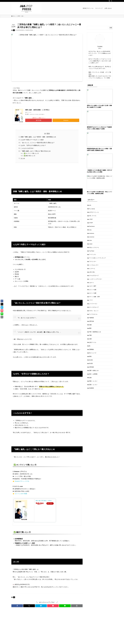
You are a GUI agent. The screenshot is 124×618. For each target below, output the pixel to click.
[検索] (111, 1)
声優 (90, 335)
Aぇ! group (92, 208)
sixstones (91, 233)
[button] (17, 605)
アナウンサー (92, 261)
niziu (90, 230)
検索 (111, 27)
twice (90, 240)
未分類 (91, 360)
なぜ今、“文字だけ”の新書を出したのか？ (33, 145)
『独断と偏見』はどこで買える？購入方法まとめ (36, 151)
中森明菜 (91, 317)
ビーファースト (93, 303)
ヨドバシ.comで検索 (21, 493)
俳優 (90, 324)
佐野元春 (91, 321)
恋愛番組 (91, 349)
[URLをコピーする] (77, 605)
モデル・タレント (94, 310)
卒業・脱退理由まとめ (95, 332)
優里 (90, 328)
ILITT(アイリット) (94, 212)
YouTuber (91, 251)
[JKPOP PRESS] (26, 8)
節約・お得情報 (93, 374)
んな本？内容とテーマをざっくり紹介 (32, 139)
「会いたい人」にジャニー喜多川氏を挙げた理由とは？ (38, 142)
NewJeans (92, 226)
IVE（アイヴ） (93, 215)
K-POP (91, 222)
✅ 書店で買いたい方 (29, 155)
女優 (90, 339)
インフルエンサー (94, 265)
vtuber (90, 244)
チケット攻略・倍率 (94, 296)
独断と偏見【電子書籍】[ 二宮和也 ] (44, 500)
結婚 (90, 377)
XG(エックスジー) (94, 247)
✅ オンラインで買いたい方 (31, 153)
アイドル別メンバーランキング (97, 258)
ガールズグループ (94, 275)
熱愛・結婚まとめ (94, 370)
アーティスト (92, 254)
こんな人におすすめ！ (27, 148)
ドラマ (91, 300)
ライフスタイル (93, 314)
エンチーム (92, 268)
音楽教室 (91, 388)
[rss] (109, 1)
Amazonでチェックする (22, 481)
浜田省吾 (91, 367)
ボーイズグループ (94, 307)
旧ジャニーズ (92, 353)
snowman (91, 237)
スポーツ (91, 282)
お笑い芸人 (92, 272)
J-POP (91, 219)
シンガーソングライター (95, 279)
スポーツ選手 (92, 286)
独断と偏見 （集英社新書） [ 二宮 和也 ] (37, 110)
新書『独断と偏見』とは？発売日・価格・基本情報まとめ (38, 137)
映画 (90, 356)
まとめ (23, 158)
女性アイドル (92, 342)
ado (90, 205)
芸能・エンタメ (93, 381)
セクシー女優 (92, 289)
